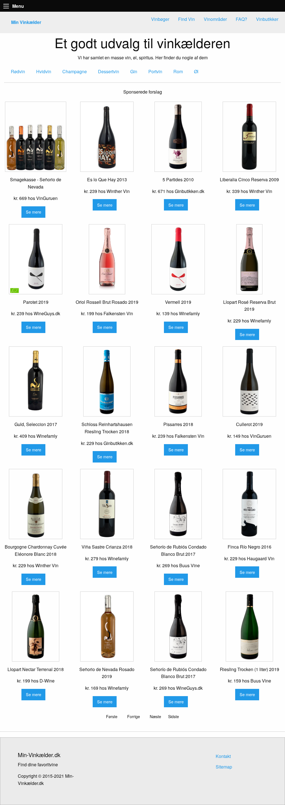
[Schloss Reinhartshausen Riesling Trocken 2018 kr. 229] (106, 381)
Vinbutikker (267, 19)
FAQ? (241, 19)
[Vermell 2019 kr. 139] (178, 259)
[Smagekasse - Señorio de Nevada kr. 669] (35, 137)
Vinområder (215, 19)
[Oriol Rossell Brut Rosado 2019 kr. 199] (106, 259)
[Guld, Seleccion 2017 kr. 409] (35, 381)
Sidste (173, 716)
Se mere (33, 212)
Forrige (133, 716)
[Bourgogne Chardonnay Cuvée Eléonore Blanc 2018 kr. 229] (35, 504)
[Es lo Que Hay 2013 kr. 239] (106, 137)
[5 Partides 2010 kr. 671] (178, 137)
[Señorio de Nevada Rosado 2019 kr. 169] (106, 626)
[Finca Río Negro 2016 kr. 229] (249, 504)
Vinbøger (160, 19)
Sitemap (224, 767)
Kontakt (223, 756)
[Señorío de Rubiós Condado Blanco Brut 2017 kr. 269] (178, 504)
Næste (155, 716)
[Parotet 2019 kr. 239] (35, 259)
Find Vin (186, 19)
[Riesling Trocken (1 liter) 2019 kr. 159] (249, 626)
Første (111, 716)
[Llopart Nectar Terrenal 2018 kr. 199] (35, 626)
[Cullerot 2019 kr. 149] (249, 381)
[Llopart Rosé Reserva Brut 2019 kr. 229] (249, 259)
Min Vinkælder (26, 22)
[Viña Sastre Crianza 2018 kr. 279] (106, 504)
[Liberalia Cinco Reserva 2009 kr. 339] (249, 137)
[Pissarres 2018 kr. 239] (178, 381)
